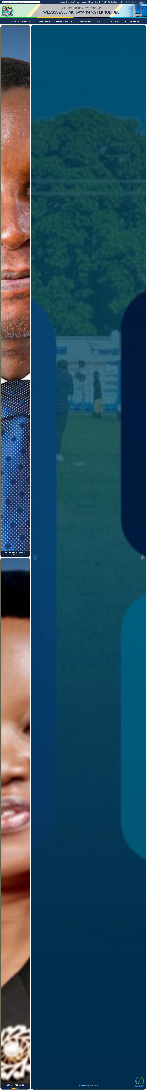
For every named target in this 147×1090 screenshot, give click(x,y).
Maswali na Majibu (87, 2)
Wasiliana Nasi (112, 2)
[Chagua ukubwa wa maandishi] (127, 2)
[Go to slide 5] (92, 1085)
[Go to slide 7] (97, 1085)
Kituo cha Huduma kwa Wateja (69, 2)
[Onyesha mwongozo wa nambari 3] (17, 1088)
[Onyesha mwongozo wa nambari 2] (16, 1088)
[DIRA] (139, 1081)
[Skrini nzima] (121, 2)
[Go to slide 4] (90, 1085)
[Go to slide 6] (95, 1085)
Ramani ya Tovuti (100, 2)
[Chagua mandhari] (133, 2)
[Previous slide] (35, 557)
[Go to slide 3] (88, 1085)
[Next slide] (142, 557)
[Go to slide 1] (79, 1085)
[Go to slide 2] (83, 1085)
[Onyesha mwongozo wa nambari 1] (13, 1088)
